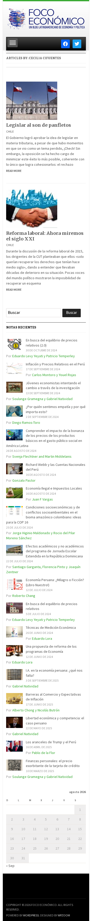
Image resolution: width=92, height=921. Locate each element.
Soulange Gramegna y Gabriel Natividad (42, 398)
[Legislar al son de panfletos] (31, 100)
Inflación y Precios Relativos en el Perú (55, 364)
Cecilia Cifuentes (45, 58)
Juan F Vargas (42, 499)
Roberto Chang (23, 595)
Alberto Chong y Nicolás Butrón (36, 710)
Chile (10, 131)
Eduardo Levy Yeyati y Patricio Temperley (43, 356)
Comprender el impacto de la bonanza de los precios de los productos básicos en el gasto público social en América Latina (45, 438)
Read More (13, 171)
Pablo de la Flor (43, 752)
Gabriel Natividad (25, 686)
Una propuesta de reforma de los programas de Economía (51, 649)
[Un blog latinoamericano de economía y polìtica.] (46, 17)
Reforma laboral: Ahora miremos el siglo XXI (45, 236)
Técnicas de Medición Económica (51, 627)
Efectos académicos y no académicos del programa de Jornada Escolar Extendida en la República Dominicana (55, 551)
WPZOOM (64, 915)
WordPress (31, 915)
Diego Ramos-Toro (26, 422)
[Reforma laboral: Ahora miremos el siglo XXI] (31, 208)
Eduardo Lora (42, 638)
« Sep (10, 865)
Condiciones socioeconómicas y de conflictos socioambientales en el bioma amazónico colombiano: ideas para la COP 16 (43, 515)
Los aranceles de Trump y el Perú (51, 742)
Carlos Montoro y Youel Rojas (54, 375)
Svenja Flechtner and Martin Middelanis (42, 456)
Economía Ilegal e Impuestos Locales (54, 488)
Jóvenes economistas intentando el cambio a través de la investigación (53, 385)
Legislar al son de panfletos (38, 125)
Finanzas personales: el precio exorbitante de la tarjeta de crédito (53, 763)
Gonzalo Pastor (24, 480)
